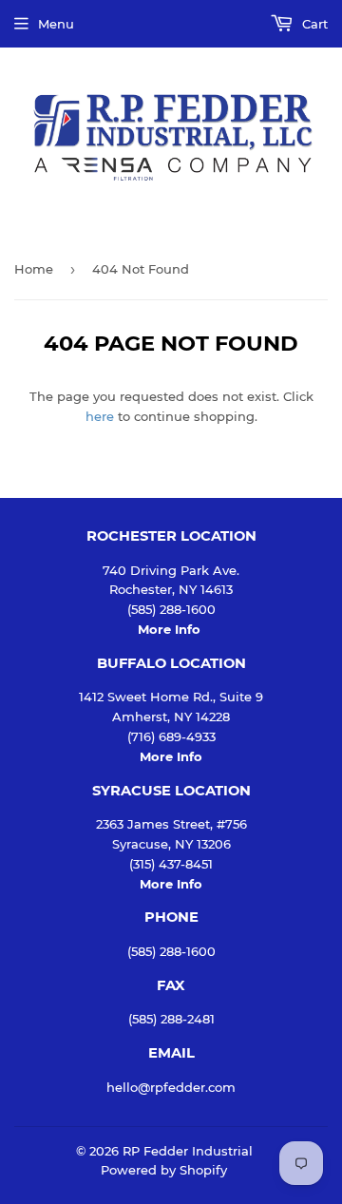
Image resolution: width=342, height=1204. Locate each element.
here (100, 416)
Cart (313, 23)
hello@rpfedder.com (171, 1087)
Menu (56, 23)
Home (33, 269)
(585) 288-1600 (171, 951)
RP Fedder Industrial (188, 1150)
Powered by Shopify (164, 1169)
